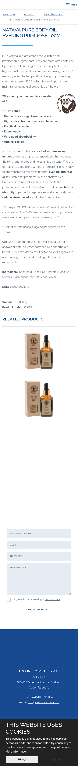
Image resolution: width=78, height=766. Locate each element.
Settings (22, 759)
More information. (17, 751)
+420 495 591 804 (41, 697)
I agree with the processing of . (37, 599)
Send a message (36, 609)
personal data (52, 599)
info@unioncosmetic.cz (43, 702)
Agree (56, 759)
